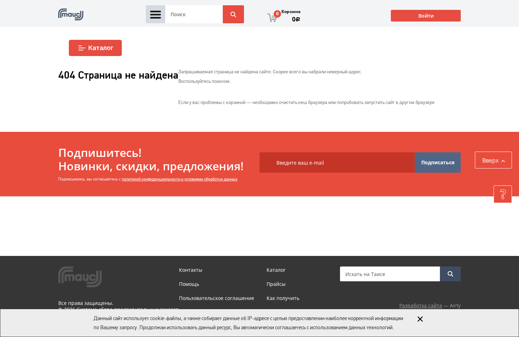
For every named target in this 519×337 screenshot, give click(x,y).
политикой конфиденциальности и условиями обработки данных (180, 179)
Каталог (100, 48)
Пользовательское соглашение (216, 298)
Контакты (190, 269)
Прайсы (276, 284)
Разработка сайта (420, 305)
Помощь (189, 284)
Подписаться (437, 162)
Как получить (283, 298)
